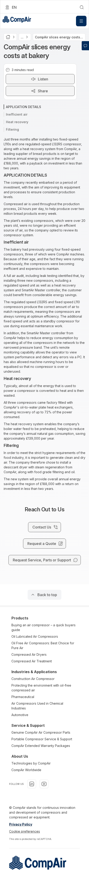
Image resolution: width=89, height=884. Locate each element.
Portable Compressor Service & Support (41, 739)
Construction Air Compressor (33, 679)
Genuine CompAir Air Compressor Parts (40, 732)
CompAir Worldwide (26, 770)
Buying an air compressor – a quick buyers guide (43, 627)
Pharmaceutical (22, 697)
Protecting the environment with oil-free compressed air (41, 687)
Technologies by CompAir (31, 763)
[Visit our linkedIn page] (31, 784)
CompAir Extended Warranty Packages (40, 746)
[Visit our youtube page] (44, 784)
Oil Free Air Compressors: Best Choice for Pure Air (42, 645)
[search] (81, 7)
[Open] (81, 21)
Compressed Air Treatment (31, 661)
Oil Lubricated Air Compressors (34, 636)
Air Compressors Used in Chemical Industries (37, 705)
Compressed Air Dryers (29, 654)
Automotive (19, 715)
